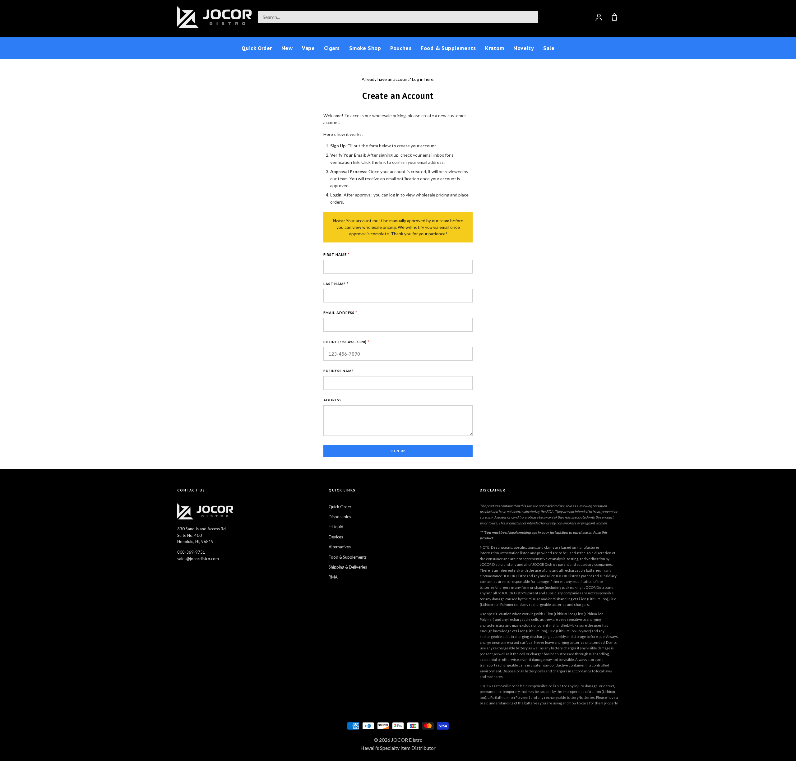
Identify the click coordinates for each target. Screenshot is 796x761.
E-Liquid (336, 526)
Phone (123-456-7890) (346, 342)
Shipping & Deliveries (348, 567)
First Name (336, 254)
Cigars (332, 48)
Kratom (494, 48)
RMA (333, 576)
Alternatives (340, 546)
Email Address (340, 313)
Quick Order (257, 48)
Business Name (338, 371)
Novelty (523, 48)
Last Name (336, 284)
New (287, 48)
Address (332, 400)
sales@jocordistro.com (198, 558)
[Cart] (614, 17)
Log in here (422, 79)
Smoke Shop (365, 48)
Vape (308, 48)
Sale (548, 48)
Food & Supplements (448, 48)
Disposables (340, 516)
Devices (336, 536)
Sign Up (398, 451)
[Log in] (599, 17)
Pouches (400, 48)
